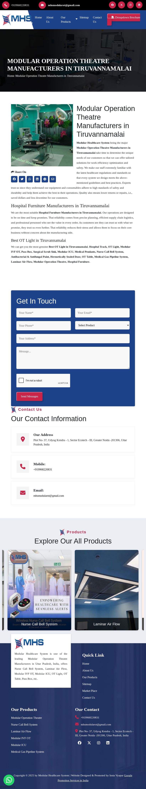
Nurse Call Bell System (24, 724)
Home (38, 17)
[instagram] (131, 5)
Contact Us (97, 19)
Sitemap (84, 17)
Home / (11, 75)
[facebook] (113, 5)
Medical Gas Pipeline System (27, 751)
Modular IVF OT (21, 738)
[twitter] (122, 5)
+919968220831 (20, 5)
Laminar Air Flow (21, 731)
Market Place (89, 690)
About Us (49, 19)
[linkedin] (140, 5)
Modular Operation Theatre (26, 717)
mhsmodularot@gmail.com (63, 5)
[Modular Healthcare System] (17, 19)
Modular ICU (18, 744)
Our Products (66, 19)
